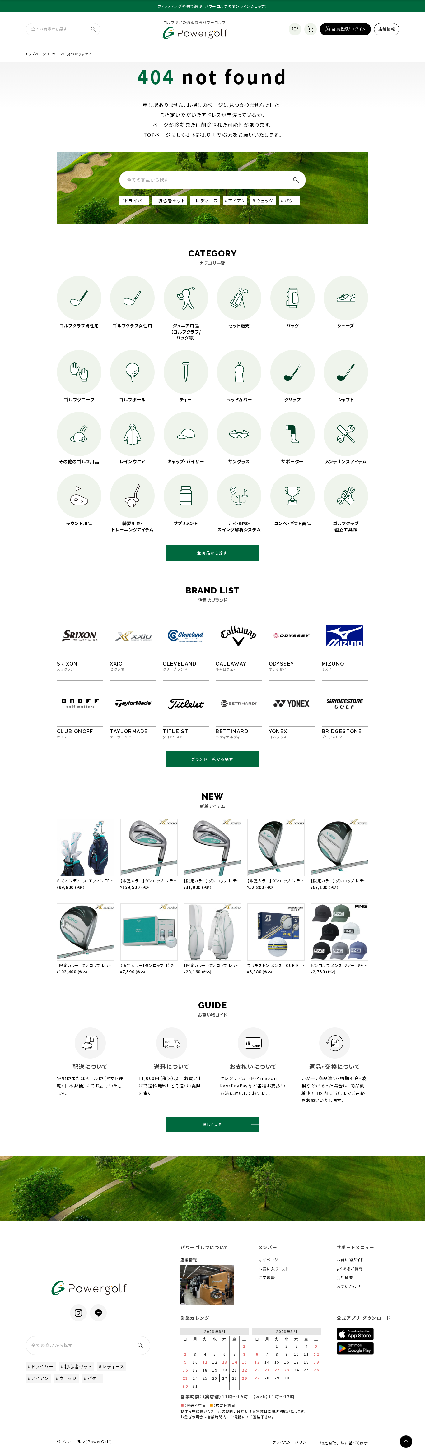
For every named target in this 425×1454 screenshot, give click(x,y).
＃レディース (205, 200)
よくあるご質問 (350, 1268)
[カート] (310, 29)
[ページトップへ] (406, 1441)
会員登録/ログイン (349, 28)
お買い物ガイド (350, 1259)
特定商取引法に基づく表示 (344, 1442)
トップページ (36, 53)
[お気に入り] (295, 29)
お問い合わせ (349, 1286)
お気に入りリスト (274, 1268)
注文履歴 (267, 1277)
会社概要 (345, 1277)
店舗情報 (386, 28)
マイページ (268, 1259)
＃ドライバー (134, 200)
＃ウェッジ (263, 200)
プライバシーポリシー (292, 1442)
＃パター (289, 200)
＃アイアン (235, 200)
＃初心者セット (170, 200)
